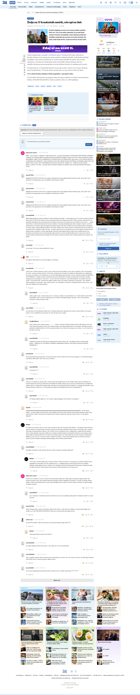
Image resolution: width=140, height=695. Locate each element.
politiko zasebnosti (104, 244)
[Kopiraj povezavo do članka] (24, 75)
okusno (75, 628)
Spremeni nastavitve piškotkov (69, 675)
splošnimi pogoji (110, 243)
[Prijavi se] (125, 2)
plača (37, 86)
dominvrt (50, 628)
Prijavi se (88, 144)
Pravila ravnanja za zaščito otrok (113, 675)
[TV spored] (110, 2)
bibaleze (25, 588)
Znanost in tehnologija (53, 7)
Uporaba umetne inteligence (80, 678)
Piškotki (56, 675)
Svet (79, 7)
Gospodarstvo (39, 7)
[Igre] (106, 2)
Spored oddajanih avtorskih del (60, 678)
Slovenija (13, 7)
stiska (59, 86)
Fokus (65, 7)
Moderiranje (49, 675)
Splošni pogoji (97, 675)
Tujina (30, 7)
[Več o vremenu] (118, 50)
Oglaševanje (20, 675)
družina (49, 86)
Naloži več (57, 580)
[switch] (131, 2)
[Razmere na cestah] (115, 2)
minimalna (31, 86)
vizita (75, 588)
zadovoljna (51, 588)
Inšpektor (72, 7)
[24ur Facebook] (72, 671)
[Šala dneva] (117, 266)
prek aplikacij (101, 291)
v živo (99, 293)
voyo (99, 628)
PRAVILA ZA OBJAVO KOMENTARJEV (31, 133)
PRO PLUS (35, 675)
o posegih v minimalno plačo (51, 55)
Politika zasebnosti (86, 675)
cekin (100, 588)
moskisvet (25, 628)
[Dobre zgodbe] (101, 2)
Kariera (41, 675)
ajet (54, 86)
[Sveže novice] (28, 12)
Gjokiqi (43, 86)
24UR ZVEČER (23, 60)
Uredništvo (28, 675)
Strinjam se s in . (107, 244)
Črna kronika (22, 7)
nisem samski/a (102, 296)
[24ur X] (76, 671)
